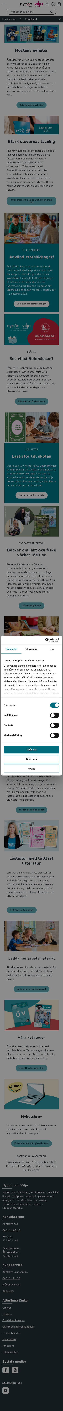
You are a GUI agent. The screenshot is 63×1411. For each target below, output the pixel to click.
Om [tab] (52, 649)
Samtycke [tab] (11, 649)
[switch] (54, 715)
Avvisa (31, 768)
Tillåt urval (31, 759)
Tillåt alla (31, 749)
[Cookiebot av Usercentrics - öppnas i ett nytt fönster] (45, 640)
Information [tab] (31, 649)
